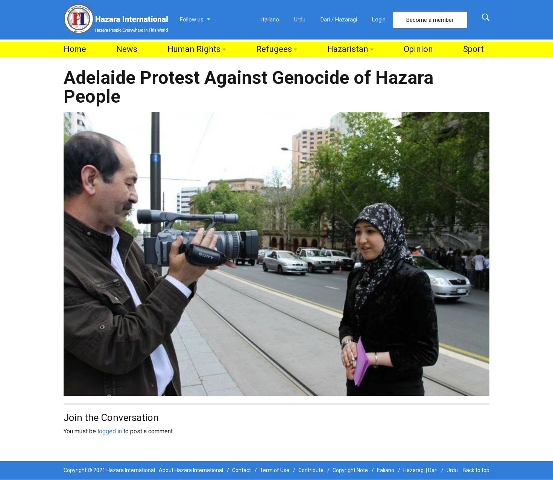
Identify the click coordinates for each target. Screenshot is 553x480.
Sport (473, 49)
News (126, 49)
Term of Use (274, 470)
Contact (241, 470)
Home (75, 49)
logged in (109, 431)
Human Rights (193, 49)
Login (379, 19)
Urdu (299, 19)
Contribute (311, 470)
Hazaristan (347, 49)
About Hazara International (191, 470)
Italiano (270, 19)
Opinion (418, 49)
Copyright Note (350, 470)
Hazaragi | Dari (420, 470)
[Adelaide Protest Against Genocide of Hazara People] (276, 253)
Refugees (274, 49)
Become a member (430, 20)
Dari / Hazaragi (339, 19)
